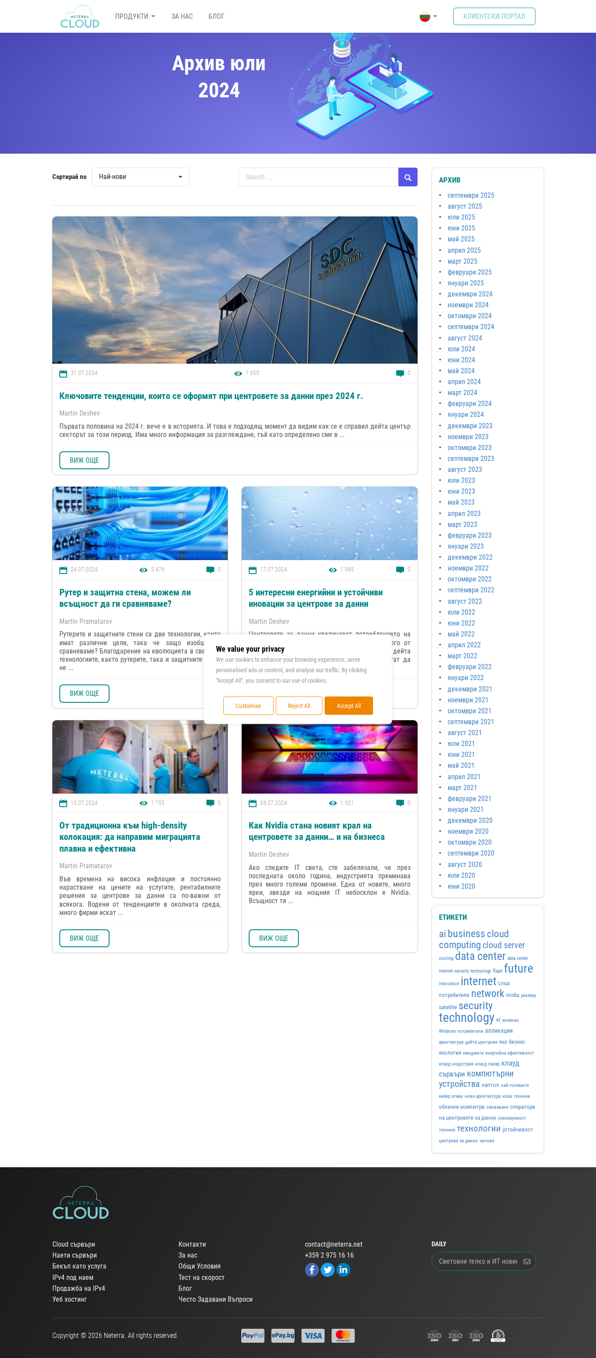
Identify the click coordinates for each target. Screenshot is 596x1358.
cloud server (504, 945)
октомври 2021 (470, 711)
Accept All (349, 705)
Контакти (192, 1244)
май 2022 (461, 634)
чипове (487, 1141)
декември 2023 (470, 426)
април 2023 (464, 513)
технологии (479, 1128)
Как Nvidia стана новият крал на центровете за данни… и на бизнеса (317, 831)
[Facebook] (312, 1269)
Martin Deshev (79, 413)
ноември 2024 (468, 305)
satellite (448, 1007)
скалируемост (512, 1118)
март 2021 (462, 788)
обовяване (497, 1107)
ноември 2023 (468, 437)
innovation (449, 984)
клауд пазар (487, 1064)
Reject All (299, 705)
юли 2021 (461, 743)
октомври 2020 (470, 842)
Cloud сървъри (73, 1244)
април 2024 (464, 382)
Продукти (131, 16)
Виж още (84, 460)
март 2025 (462, 261)
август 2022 (465, 601)
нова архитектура (482, 1096)
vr (498, 1019)
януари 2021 (466, 809)
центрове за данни (458, 1141)
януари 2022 (466, 678)
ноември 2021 (468, 700)
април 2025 (464, 250)
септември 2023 (471, 458)
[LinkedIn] (343, 1269)
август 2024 (465, 338)
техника (447, 1130)
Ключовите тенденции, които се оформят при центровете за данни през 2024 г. (211, 396)
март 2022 (462, 656)
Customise (248, 705)
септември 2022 (471, 590)
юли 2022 (461, 612)
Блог (217, 16)
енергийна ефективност (509, 1053)
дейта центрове (481, 1042)
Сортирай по (69, 177)
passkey (528, 995)
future (518, 968)
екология (450, 1052)
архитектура (451, 1042)
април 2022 (464, 645)
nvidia (512, 995)
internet (479, 981)
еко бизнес (512, 1041)
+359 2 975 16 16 (329, 1255)
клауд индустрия (456, 1064)
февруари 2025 (470, 272)
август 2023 (465, 469)
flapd (497, 971)
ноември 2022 (468, 568)
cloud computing (474, 939)
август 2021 (465, 733)
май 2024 (461, 371)
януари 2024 (466, 414)
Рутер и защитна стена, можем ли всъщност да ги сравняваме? (125, 598)
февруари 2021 (470, 798)
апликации (499, 1030)
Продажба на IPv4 (78, 1288)
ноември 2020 (468, 831)
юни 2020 (461, 886)
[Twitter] (328, 1269)
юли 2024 (461, 349)
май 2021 (461, 765)
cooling (446, 958)
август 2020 (465, 864)
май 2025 (461, 239)
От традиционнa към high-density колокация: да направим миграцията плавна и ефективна (129, 837)
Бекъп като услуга (79, 1266)
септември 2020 (471, 853)
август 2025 (465, 206)
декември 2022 (470, 557)
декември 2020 (470, 820)
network (487, 993)
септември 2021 (471, 722)
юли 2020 (461, 875)
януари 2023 (466, 546)
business (466, 933)
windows (510, 1020)
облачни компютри (462, 1107)
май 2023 (461, 502)
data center (480, 956)
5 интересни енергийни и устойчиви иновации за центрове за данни (316, 598)
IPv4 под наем (72, 1277)
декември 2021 (470, 689)
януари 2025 (466, 283)
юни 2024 (461, 360)
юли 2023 (461, 480)
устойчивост (518, 1129)
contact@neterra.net (334, 1244)
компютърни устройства (476, 1079)
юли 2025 (461, 217)
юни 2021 (461, 754)
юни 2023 (461, 491)
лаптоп (490, 1085)
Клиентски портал (494, 16)
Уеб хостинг (69, 1299)
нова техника (516, 1096)
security (476, 1005)
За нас (182, 16)
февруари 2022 (470, 667)
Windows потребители (461, 1031)
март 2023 (462, 524)
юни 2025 (461, 228)
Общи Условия (199, 1266)
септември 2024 (471, 327)
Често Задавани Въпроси (215, 1299)
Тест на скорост (201, 1277)
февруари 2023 (470, 535)
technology (466, 1017)
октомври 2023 (470, 447)
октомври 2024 (470, 316)
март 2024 (462, 392)
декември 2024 (470, 294)
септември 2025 (471, 195)
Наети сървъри (74, 1255)
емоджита (473, 1053)
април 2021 (464, 777)
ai (442, 934)
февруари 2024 (470, 403)
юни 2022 (461, 623)
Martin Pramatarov (85, 621)
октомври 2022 (470, 579)
